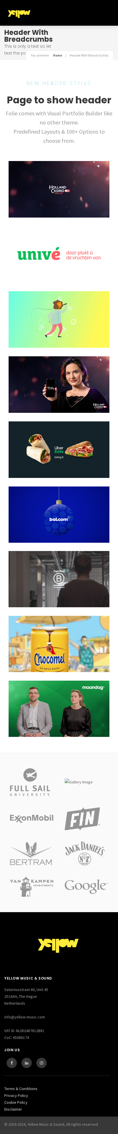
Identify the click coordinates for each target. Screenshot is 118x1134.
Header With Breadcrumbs (89, 55)
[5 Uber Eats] (59, 449)
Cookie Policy (15, 1102)
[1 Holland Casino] (59, 384)
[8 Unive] (59, 254)
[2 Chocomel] (59, 644)
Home (57, 55)
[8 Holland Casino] (59, 189)
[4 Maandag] (59, 709)
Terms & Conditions (21, 1088)
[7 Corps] (59, 319)
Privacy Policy (16, 1095)
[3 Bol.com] (59, 514)
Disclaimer (13, 1109)
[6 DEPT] (59, 579)
